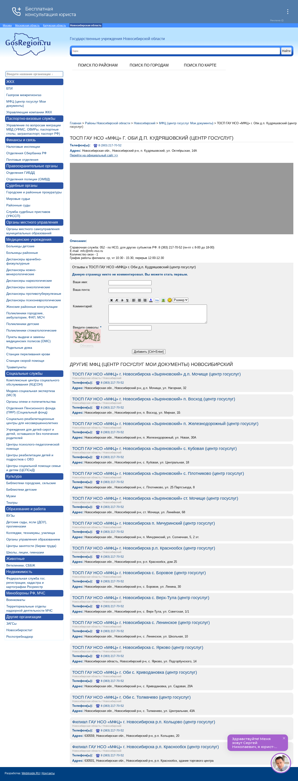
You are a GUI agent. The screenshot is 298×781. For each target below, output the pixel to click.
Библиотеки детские (21, 489)
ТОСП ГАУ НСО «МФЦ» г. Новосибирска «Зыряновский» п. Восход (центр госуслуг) (153, 399)
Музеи (11, 496)
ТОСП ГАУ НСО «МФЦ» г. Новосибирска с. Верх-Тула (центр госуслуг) (140, 597)
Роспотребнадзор (19, 636)
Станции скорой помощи (25, 360)
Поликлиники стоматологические (31, 330)
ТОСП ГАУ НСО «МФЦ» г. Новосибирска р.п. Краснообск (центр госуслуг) (143, 548)
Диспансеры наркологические (29, 280)
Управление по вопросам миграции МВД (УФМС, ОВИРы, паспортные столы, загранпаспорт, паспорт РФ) (33, 129)
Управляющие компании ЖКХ (29, 112)
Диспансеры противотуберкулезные (33, 293)
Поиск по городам (149, 65)
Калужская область (54, 25)
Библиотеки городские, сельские (31, 483)
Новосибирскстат (19, 630)
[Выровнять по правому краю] (145, 300)
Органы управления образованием (33, 539)
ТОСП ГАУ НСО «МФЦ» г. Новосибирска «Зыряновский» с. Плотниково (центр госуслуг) (158, 473)
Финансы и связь (21, 140)
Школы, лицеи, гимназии (25, 552)
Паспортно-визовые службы (30, 119)
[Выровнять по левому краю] (134, 300)
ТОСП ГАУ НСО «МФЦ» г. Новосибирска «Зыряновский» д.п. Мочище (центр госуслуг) (156, 374)
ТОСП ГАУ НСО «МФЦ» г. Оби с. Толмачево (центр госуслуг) (131, 697)
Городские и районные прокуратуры (34, 192)
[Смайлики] (169, 300)
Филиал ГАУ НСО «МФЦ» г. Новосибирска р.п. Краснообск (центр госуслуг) (145, 746)
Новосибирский (112, 378)
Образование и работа (26, 509)
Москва (7, 25)
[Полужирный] (111, 300)
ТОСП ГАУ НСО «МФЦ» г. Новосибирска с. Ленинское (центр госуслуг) (141, 622)
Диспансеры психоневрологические (33, 300)
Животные (15, 559)
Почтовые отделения (22, 159)
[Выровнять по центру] (139, 300)
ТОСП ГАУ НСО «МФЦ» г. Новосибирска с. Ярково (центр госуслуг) (137, 647)
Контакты (48, 773)
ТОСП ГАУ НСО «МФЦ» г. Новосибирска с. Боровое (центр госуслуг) (139, 572)
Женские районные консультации (32, 306)
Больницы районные (22, 253)
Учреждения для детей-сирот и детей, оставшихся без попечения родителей (32, 434)
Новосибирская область (86, 378)
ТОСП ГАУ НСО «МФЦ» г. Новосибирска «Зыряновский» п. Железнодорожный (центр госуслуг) (165, 423)
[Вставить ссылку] (157, 300)
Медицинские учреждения (28, 239)
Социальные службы (24, 373)
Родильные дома (19, 347)
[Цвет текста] (150, 300)
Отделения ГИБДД (20, 172)
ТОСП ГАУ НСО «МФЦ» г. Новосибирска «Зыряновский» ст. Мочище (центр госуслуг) (155, 498)
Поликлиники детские (22, 324)
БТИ (9, 88)
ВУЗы (10, 515)
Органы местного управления (32, 222)
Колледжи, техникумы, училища (30, 533)
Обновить (87, 345)
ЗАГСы (11, 623)
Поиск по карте (200, 65)
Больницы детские (20, 246)
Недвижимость (19, 572)
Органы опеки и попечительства (31, 401)
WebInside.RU (31, 773)
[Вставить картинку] (163, 300)
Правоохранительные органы (32, 166)
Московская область (27, 25)
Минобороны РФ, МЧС (25, 593)
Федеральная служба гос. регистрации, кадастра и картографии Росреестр (26, 583)
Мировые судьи (18, 199)
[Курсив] (116, 300)
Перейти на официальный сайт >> (94, 155)
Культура (14, 476)
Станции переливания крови (28, 354)
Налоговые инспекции (23, 146)
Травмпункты (16, 367)
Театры (11, 502)
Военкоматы (15, 600)
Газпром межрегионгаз (23, 95)
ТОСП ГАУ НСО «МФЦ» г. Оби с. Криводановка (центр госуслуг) (134, 672)
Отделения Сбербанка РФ (26, 153)
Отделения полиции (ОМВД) (28, 179)
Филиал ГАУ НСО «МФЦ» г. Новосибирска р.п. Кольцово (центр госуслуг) (143, 722)
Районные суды (18, 205)
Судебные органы (21, 186)
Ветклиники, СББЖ (20, 565)
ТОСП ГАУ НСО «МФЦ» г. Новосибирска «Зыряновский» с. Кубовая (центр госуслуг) (154, 448)
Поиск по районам (98, 65)
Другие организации (23, 617)
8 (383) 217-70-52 (110, 145)
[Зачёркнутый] (122, 300)
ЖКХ (10, 82)
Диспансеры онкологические (28, 287)
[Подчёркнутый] (127, 300)
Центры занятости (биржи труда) (31, 546)
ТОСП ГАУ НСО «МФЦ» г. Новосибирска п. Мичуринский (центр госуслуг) (143, 523)
